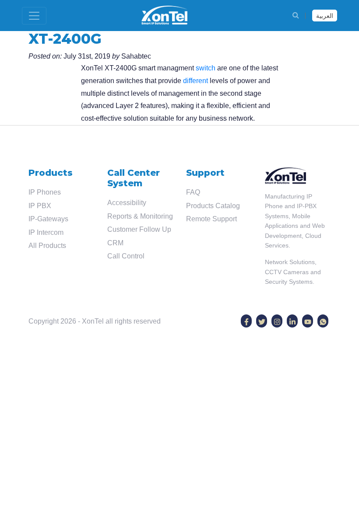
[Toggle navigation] (34, 15)
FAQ (193, 192)
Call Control (125, 256)
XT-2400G (65, 38)
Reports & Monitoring (140, 216)
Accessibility (126, 202)
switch (205, 68)
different (195, 80)
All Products (47, 245)
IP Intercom (45, 232)
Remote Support (211, 219)
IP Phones (44, 192)
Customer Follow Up (139, 229)
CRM (115, 243)
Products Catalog (213, 205)
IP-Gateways (48, 219)
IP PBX (39, 205)
